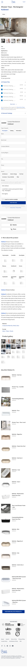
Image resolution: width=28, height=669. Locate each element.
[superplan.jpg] (18, 357)
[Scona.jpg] (13, 357)
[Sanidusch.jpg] (8, 357)
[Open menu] (2, 2)
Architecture (5, 174)
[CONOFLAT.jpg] (18, 352)
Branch (2, 171)
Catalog (11, 130)
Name (2, 134)
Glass (17, 325)
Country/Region (4, 152)
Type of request (4, 128)
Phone (2, 165)
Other (18, 177)
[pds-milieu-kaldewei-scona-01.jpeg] (3, 346)
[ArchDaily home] (13, 2)
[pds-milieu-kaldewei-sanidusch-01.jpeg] (23, 346)
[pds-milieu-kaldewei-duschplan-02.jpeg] (19, 41)
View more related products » (13, 611)
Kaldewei (5, 9)
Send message (13, 202)
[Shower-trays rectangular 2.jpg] (3, 41)
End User (21, 174)
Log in (24, 1)
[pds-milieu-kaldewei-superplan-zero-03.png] (8, 352)
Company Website (5, 146)
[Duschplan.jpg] (23, 352)
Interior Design (13, 174)
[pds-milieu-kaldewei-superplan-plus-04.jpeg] (3, 352)
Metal (14, 325)
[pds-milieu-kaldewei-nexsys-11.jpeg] (8, 346)
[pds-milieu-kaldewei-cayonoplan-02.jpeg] (13, 41)
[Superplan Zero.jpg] (3, 362)
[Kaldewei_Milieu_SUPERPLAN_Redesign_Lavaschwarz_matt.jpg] (18, 346)
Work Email (3, 140)
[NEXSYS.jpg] (3, 357)
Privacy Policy (18, 207)
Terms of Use (19, 107)
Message (3, 180)
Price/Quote (4, 130)
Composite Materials (7, 325)
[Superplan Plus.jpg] (23, 357)
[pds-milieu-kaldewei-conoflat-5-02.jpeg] (13, 346)
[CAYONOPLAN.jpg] (13, 352)
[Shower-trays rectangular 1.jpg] (8, 41)
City (2, 159)
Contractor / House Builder (8, 177)
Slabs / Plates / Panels (7, 331)
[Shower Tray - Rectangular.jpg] (24, 41)
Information (18, 130)
